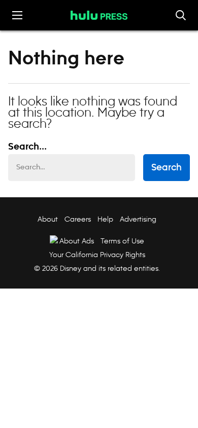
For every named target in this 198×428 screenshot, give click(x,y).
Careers (77, 219)
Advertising (138, 219)
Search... (27, 147)
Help (105, 219)
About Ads (76, 240)
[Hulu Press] (99, 15)
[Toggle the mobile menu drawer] (17, 15)
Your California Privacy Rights (97, 254)
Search (166, 168)
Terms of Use (122, 240)
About (48, 219)
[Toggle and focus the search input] (181, 15)
